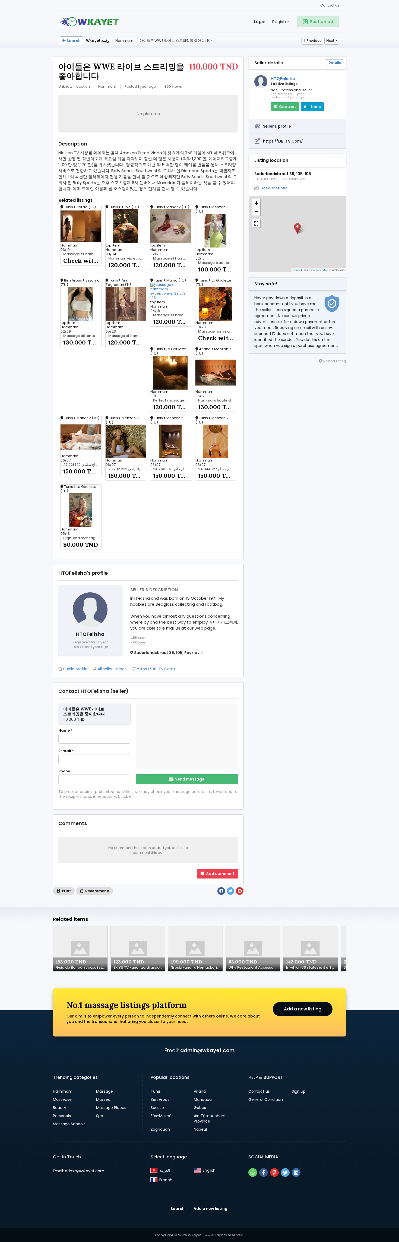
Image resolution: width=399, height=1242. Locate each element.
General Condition (265, 1099)
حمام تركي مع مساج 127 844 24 (217, 469)
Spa (99, 1115)
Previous (313, 40)
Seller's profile (277, 126)
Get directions (273, 188)
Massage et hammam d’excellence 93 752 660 (82, 254)
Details (334, 62)
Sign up (299, 1091)
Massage (104, 1091)
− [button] (256, 211)
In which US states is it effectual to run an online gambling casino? (312, 967)
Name (65, 730)
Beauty (59, 1107)
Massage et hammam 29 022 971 (172, 258)
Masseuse (62, 1099)
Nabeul (200, 1129)
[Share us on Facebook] (263, 1172)
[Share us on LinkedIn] (296, 1172)
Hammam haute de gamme (217, 400)
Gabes (200, 1107)
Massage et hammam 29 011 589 (127, 336)
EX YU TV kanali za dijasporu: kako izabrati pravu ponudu (139, 967)
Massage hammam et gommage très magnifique (217, 331)
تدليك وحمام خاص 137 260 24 (172, 469)
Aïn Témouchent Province (210, 1118)
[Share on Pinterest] (239, 891)
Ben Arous (160, 1099)
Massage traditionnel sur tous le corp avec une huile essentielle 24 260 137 (217, 263)
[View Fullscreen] (256, 223)
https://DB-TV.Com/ (283, 141)
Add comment (220, 873)
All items (312, 106)
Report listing (334, 361)
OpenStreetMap (317, 270)
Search (73, 40)
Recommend (96, 890)
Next (330, 40)
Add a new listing (302, 1009)
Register (280, 21)
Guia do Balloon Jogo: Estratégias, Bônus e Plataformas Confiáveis (81, 967)
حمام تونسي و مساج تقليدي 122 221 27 (82, 465)
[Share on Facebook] (221, 891)
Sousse (157, 1107)
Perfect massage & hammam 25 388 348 (172, 400)
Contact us (329, 5)
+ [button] (256, 203)
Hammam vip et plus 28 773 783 (127, 258)
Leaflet (297, 270)
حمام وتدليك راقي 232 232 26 (127, 469)
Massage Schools (69, 1124)
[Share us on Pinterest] (274, 1172)
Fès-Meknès (162, 1115)
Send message (189, 779)
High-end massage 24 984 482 (82, 538)
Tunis (156, 1091)
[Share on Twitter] (230, 891)
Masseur (104, 1099)
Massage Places (111, 1107)
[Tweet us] (285, 1172)
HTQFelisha (283, 78)
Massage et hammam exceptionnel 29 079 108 (172, 315)
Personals (62, 1115)
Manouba (203, 1099)
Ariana (200, 1091)
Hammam (62, 1091)
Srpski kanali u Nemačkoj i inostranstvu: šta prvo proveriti (197, 967)
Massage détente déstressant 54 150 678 (82, 336)
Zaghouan (160, 1129)
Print (66, 890)
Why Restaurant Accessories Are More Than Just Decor (254, 967)
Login (259, 21)
